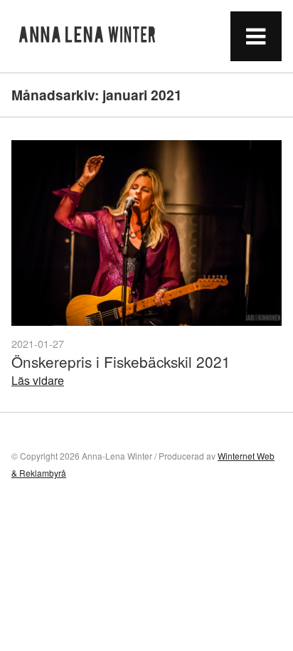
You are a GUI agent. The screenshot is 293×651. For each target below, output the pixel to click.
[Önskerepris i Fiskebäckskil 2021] (146, 233)
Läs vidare (37, 380)
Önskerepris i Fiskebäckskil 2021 (120, 361)
